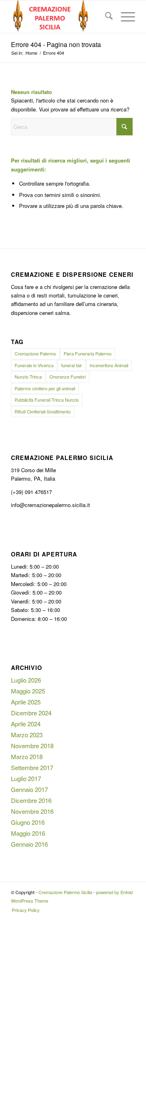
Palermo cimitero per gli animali (45, 388)
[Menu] (124, 16)
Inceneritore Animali (109, 365)
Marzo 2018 (27, 756)
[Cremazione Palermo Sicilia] (60, 16)
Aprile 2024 (26, 723)
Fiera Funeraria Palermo (88, 353)
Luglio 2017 (26, 778)
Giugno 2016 (28, 822)
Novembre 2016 (32, 811)
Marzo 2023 (27, 734)
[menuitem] (105, 16)
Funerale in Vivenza (34, 365)
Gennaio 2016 (29, 844)
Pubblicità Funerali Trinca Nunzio (47, 399)
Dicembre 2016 (31, 800)
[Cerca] (105, 16)
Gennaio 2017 (29, 789)
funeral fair (71, 365)
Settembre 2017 (32, 767)
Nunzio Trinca (28, 376)
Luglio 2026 (26, 680)
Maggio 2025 (28, 691)
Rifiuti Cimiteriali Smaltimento (43, 411)
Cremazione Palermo (35, 353)
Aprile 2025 (26, 702)
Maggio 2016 (28, 833)
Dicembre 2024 (31, 712)
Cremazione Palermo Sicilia (65, 892)
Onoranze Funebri (67, 376)
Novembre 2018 (32, 745)
